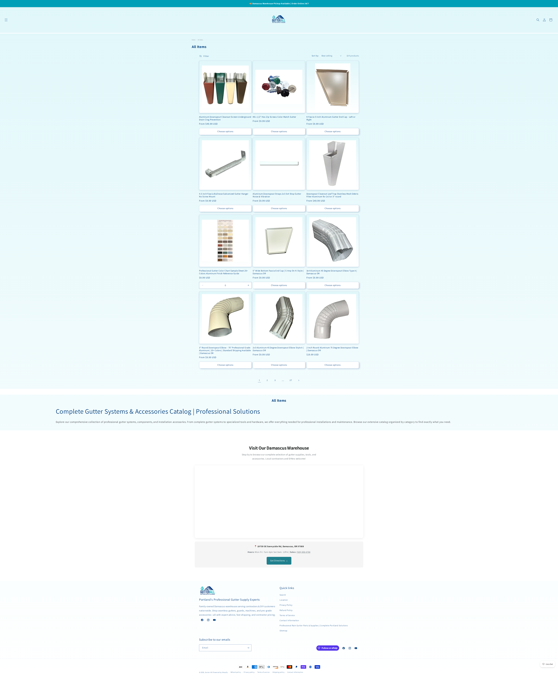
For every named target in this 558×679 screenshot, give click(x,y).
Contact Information (289, 620)
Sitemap (283, 630)
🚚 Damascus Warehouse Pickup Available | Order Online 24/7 (279, 3)
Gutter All (208, 672)
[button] (6, 20)
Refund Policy (286, 610)
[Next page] (298, 380)
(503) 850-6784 (303, 552)
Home (193, 40)
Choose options (225, 131)
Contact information (295, 672)
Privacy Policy (286, 605)
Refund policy (236, 672)
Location (284, 600)
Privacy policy (249, 672)
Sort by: (315, 55)
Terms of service (263, 672)
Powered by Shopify (220, 672)
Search (283, 595)
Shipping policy (278, 672)
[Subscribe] (248, 647)
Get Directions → (279, 560)
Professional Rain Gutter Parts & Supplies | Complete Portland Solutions (314, 625)
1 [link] (259, 380)
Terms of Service (287, 615)
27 (291, 380)
